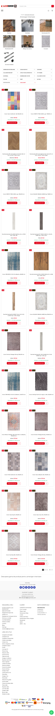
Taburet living (5, 656)
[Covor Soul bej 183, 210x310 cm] (14, 542)
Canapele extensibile (7, 635)
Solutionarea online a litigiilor (27, 618)
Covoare (46, 48)
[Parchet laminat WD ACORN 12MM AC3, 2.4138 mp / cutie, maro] (41, 261)
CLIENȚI (22, 605)
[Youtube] (23, 587)
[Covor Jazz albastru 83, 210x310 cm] (41, 461)
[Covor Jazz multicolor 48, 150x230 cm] (14, 101)
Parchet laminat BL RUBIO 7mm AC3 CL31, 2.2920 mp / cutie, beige (13, 315)
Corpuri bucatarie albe (7, 683)
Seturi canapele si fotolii (8, 644)
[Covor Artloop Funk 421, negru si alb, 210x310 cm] (41, 381)
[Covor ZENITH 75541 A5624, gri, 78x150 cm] (41, 101)
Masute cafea (5, 652)
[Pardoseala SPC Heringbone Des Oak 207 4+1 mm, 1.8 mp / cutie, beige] (41, 141)
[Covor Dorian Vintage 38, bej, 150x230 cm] (14, 341)
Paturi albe (5, 685)
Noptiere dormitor (6, 660)
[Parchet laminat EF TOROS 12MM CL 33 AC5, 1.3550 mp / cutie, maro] (41, 221)
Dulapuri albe (5, 690)
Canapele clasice (6, 645)
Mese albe (4, 678)
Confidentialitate (6, 620)
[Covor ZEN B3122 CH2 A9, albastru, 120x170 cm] (14, 381)
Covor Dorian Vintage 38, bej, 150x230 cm (13, 354)
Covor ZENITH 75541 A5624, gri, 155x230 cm (13, 194)
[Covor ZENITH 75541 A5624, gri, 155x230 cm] (14, 181)
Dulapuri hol (5, 676)
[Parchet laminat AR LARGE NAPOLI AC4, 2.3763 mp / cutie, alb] (14, 221)
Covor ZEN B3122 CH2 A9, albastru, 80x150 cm (13, 274)
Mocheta (27, 33)
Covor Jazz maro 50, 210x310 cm (41, 514)
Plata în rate (23, 611)
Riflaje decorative (27, 48)
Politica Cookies (6, 621)
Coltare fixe (5, 642)
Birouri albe (5, 692)
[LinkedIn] (29, 587)
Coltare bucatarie (6, 663)
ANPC (21, 622)
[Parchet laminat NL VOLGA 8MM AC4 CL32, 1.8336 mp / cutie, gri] (41, 341)
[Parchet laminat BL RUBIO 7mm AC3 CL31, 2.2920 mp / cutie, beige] (14, 301)
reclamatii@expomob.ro (8, 629)
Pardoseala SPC (9, 48)
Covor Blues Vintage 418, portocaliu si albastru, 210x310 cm (14, 435)
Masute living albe (6, 679)
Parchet (9, 33)
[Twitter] (26, 587)
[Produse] (2, 11)
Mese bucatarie (6, 665)
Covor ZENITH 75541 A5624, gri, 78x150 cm (41, 113)
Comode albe (5, 688)
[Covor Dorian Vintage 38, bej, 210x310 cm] (41, 421)
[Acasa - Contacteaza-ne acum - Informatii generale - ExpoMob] (9, 6)
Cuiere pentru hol (6, 672)
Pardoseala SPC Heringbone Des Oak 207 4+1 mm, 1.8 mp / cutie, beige (41, 154)
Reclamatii (22, 620)
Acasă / (22, 14)
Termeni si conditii (6, 618)
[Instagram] (34, 587)
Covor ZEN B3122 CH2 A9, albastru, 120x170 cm (13, 394)
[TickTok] (31, 587)
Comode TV (5, 649)
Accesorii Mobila (9, 64)
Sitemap (4, 627)
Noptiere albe (5, 687)
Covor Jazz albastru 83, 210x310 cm (41, 474)
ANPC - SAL (23, 623)
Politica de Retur (24, 616)
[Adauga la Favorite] (19, 123)
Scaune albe (5, 681)
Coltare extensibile (6, 640)
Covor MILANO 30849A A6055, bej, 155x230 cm (41, 314)
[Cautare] (52, 6)
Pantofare (4, 674)
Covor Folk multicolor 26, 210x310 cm (14, 474)
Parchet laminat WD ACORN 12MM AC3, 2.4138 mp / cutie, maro (41, 275)
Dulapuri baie (5, 670)
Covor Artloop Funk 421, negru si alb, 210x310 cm (41, 394)
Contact (4, 623)
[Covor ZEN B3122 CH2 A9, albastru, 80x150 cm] (14, 261)
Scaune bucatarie (6, 667)
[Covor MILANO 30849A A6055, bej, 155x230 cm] (41, 301)
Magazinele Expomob (7, 612)
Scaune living (5, 654)
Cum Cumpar (23, 609)
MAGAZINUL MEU (7, 605)
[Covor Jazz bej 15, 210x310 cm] (14, 502)
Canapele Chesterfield (7, 638)
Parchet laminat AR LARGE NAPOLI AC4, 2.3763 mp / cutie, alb (13, 235)
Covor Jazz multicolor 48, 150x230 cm (13, 113)
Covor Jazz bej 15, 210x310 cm (13, 514)
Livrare (21, 615)
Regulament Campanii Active (9, 616)
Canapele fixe (5, 636)
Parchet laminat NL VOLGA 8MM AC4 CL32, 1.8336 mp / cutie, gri (41, 355)
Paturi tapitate (5, 661)
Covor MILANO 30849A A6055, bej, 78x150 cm (41, 194)
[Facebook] (20, 587)
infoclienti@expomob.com (28, 597)
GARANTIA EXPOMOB (25, 607)
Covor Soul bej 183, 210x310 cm (13, 554)
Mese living (5, 651)
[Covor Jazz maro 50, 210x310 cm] (41, 502)
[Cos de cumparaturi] (52, 10)
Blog (3, 625)
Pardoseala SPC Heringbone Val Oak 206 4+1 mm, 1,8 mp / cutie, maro (13, 154)
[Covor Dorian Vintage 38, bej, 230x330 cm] (41, 542)
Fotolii (3, 647)
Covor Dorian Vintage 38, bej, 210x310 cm (41, 434)
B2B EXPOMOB (6, 611)
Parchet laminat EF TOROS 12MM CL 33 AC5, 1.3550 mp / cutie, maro (41, 235)
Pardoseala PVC (46, 33)
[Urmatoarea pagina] (52, 570)
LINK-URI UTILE (7, 632)
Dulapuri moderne (6, 658)
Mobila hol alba (6, 694)
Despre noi (5, 614)
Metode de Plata (24, 613)
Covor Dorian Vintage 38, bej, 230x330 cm (41, 554)
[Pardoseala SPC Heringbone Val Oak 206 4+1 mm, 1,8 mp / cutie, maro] (14, 141)
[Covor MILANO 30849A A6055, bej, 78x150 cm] (41, 181)
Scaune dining (5, 669)
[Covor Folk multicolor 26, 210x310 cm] (14, 461)
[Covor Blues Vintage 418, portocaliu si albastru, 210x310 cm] (14, 421)
